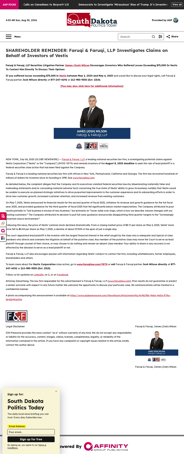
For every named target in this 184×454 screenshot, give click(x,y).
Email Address (17, 426)
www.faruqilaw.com (83, 177)
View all (177, 4)
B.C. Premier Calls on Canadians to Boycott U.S (38, 4)
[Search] (153, 36)
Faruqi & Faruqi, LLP (73, 159)
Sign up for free (31, 439)
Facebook (62, 274)
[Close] (56, 391)
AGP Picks (9, 4)
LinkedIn (39, 274)
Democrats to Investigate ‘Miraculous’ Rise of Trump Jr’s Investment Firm (127, 4)
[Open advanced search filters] (160, 36)
